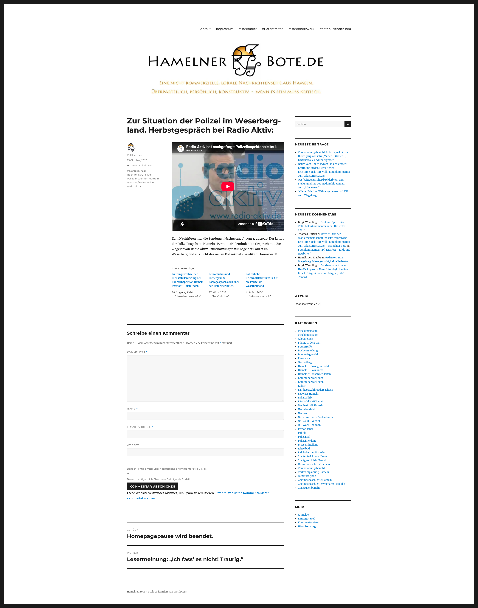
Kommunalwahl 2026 (311, 382)
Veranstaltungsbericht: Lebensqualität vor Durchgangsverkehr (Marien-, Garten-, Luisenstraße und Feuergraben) (323, 156)
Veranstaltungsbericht (311, 468)
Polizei (147, 174)
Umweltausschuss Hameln (314, 464)
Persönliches (306, 429)
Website (133, 445)
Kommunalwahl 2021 (310, 378)
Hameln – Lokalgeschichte (314, 366)
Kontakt (205, 29)
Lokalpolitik (305, 397)
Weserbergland (307, 476)
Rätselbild (304, 448)
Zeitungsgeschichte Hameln (315, 480)
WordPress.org (307, 526)
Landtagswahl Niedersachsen (315, 389)
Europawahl (305, 358)
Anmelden (304, 514)
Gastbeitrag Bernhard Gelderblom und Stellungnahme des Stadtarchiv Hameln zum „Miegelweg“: (321, 183)
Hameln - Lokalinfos (139, 165)
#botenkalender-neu (335, 29)
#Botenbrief (248, 29)
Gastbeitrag (305, 362)
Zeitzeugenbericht (309, 487)
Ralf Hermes (134, 154)
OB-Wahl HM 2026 (309, 425)
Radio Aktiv (134, 186)
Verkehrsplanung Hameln (313, 472)
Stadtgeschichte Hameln (312, 460)
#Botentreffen (272, 29)
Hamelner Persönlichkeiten (314, 374)
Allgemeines (305, 338)
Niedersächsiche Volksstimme (316, 417)
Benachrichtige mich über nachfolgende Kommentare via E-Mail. (167, 468)
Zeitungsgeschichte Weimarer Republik (321, 484)
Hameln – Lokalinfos (310, 370)
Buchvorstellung (308, 350)
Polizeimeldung (307, 440)
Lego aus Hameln (308, 393)
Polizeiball (304, 436)
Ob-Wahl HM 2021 (309, 421)
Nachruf (303, 413)
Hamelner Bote (136, 591)
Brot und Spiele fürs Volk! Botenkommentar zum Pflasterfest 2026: (322, 226)
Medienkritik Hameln (311, 405)
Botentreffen (305, 346)
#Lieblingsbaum (308, 331)
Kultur (301, 385)
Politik (302, 433)
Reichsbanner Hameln (311, 452)
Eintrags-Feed (306, 518)
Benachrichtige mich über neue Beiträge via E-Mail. (158, 479)
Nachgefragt (134, 174)
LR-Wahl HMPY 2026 (311, 401)
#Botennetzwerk (301, 29)
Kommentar (137, 352)
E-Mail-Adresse (140, 427)
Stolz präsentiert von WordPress (167, 591)
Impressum (224, 29)
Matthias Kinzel (136, 170)
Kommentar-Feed (308, 522)
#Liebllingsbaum (308, 334)
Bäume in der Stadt (309, 342)
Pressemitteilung (308, 444)
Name (132, 408)
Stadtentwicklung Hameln (313, 456)
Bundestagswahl (308, 354)
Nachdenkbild (306, 409)
